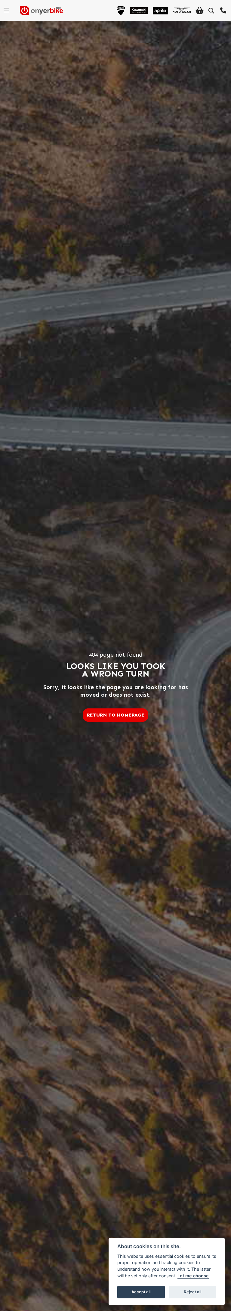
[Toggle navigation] (6, 10)
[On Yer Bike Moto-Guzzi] (182, 11)
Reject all (192, 1291)
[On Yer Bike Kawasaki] (139, 11)
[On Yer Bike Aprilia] (160, 10)
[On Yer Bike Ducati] (120, 10)
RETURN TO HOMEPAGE (115, 715)
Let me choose (193, 1275)
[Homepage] (39, 10)
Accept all (140, 1291)
